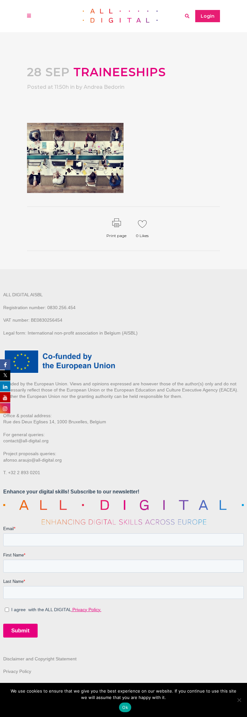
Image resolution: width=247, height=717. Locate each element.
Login (208, 16)
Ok (125, 707)
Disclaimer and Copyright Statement (40, 658)
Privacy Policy (17, 671)
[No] (239, 700)
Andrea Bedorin (104, 87)
